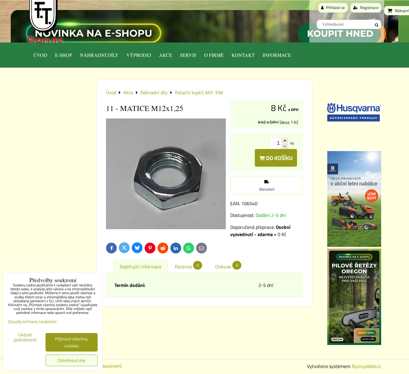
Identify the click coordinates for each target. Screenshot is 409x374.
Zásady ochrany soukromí (32, 321)
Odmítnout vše (71, 360)
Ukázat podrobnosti (25, 337)
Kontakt (243, 55)
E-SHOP (63, 55)
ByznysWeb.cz (366, 366)
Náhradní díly (99, 55)
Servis (45, 41)
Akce (165, 55)
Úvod (40, 55)
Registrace (368, 7)
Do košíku (279, 157)
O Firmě (214, 55)
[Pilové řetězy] (354, 343)
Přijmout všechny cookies (71, 342)
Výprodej (138, 55)
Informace (277, 55)
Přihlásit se (335, 7)
